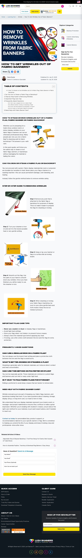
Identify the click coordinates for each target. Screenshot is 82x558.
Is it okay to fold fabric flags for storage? (22, 108)
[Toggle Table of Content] (53, 86)
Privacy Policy (60, 546)
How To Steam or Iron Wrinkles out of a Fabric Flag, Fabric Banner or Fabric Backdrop (31, 91)
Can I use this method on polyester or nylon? (23, 106)
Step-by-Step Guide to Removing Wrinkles (19, 96)
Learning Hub (12, 17)
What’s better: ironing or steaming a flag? (22, 104)
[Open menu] (59, 11)
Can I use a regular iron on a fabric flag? (21, 103)
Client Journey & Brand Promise (45, 546)
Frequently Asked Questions (14, 101)
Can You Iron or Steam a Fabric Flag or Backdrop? (21, 94)
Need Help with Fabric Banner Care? (17, 110)
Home (3, 17)
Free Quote (25, 11)
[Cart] (80, 6)
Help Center (35, 11)
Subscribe (61, 529)
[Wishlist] (76, 6)
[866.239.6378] (70, 6)
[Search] (62, 6)
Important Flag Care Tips (13, 99)
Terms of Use (70, 546)
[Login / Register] (73, 6)
